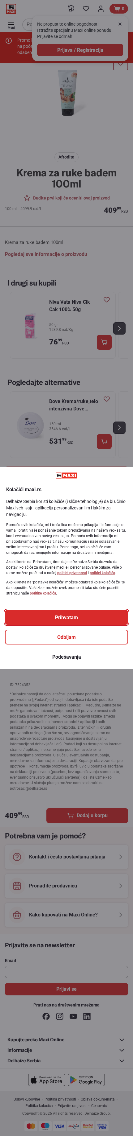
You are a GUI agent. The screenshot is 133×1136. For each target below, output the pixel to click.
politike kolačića (43, 593)
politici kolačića (102, 573)
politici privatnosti (72, 573)
